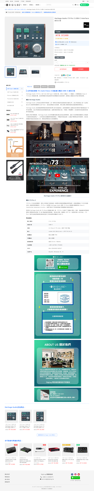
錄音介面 (10, 9)
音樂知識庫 (28, 1)
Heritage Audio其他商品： (15, 407)
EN (87, 1)
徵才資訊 (7, 479)
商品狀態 (57, 65)
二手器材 (22, 1)
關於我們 (7, 474)
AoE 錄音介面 (37, 457)
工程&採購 (16, 1)
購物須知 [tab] (44, 86)
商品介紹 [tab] (29, 86)
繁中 (84, 1)
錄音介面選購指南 (26, 12)
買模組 (31, 4)
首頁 (6, 9)
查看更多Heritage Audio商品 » (47, 435)
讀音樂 (7, 1)
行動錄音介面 (23, 457)
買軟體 (38, 4)
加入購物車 (11, 421)
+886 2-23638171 (47, 477)
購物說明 (7, 482)
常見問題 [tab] (51, 86)
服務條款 (50, 488)
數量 (56, 60)
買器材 (25, 4)
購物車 (85, 4)
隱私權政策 (44, 488)
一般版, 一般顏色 (59, 57)
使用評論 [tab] (37, 86)
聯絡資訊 (7, 476)
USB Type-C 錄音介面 (20, 9)
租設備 (11, 1)
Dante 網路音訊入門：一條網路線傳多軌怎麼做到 (44, 12)
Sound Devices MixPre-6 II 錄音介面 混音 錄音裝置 (25, 461)
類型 (56, 54)
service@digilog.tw (48, 479)
